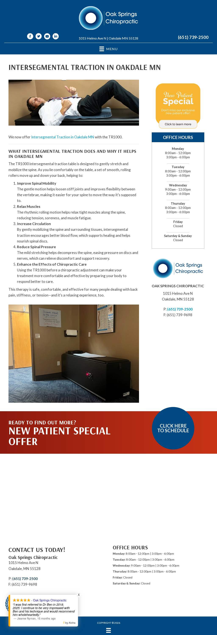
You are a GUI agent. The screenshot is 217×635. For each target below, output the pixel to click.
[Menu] (108, 630)
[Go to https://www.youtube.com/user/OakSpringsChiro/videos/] (47, 37)
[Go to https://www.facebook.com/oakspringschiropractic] (30, 37)
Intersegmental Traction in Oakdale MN (62, 137)
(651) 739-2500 (193, 37)
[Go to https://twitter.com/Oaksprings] (38, 37)
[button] (173, 428)
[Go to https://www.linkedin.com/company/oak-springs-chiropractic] (55, 37)
